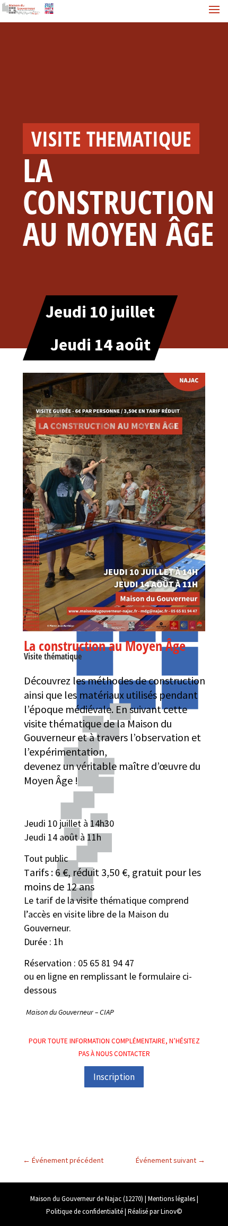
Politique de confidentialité (84, 1211)
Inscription (114, 1077)
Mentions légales (171, 1198)
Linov (169, 1211)
